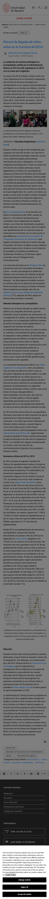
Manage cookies (24, 880)
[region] (24, 872)
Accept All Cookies (24, 894)
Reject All (24, 887)
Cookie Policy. (11, 875)
